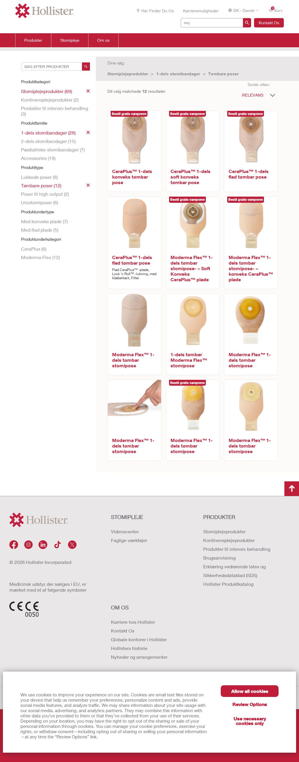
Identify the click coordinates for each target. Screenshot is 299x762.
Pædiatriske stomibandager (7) (53, 149)
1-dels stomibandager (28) (48, 132)
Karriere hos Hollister (133, 622)
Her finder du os (157, 10)
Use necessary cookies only (250, 721)
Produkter (33, 40)
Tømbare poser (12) (41, 185)
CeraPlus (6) (33, 248)
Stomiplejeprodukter (127, 73)
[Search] (86, 66)
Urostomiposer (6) (39, 202)
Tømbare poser (223, 73)
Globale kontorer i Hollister (139, 639)
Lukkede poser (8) (39, 177)
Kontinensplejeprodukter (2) (50, 99)
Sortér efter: (259, 84)
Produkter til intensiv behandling (236, 549)
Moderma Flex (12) (40, 257)
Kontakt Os (269, 22)
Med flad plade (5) (39, 230)
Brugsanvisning (219, 557)
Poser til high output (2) (45, 194)
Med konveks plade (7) (44, 221)
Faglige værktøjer (129, 540)
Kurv (277, 10)
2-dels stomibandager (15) (48, 141)
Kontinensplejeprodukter (229, 540)
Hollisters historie (129, 648)
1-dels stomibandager (178, 73)
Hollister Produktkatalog (228, 584)
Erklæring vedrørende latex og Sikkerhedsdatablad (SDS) (234, 571)
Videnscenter (125, 531)
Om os (103, 40)
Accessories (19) (38, 158)
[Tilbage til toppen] (291, 488)
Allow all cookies (249, 691)
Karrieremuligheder (201, 10)
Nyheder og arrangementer (139, 657)
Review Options (249, 704)
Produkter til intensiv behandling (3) (54, 110)
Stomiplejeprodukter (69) (46, 91)
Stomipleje (69, 40)
